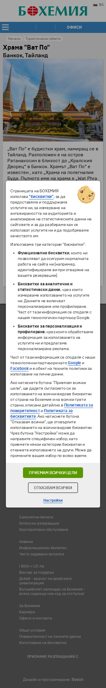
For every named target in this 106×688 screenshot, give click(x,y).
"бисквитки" (41, 196)
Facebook (19, 368)
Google (74, 362)
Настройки (52, 500)
